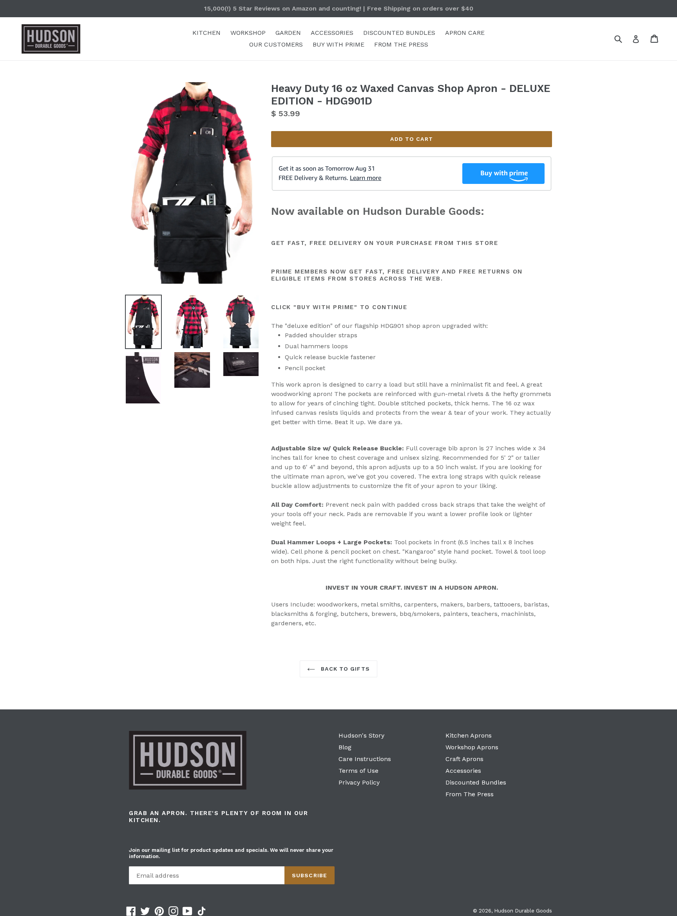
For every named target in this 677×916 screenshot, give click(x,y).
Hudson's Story (361, 735)
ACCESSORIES (332, 32)
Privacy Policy (359, 782)
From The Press (469, 794)
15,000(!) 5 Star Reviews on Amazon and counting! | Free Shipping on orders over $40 (338, 8)
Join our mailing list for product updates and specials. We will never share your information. (231, 853)
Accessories (463, 770)
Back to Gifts (344, 669)
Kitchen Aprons (468, 735)
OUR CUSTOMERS (276, 44)
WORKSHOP (248, 32)
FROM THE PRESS (401, 44)
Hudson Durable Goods (523, 911)
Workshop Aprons (471, 747)
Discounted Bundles (475, 782)
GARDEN (288, 32)
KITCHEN (206, 32)
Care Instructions (364, 759)
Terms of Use (358, 770)
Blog (344, 747)
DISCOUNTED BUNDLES (399, 32)
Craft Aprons (464, 759)
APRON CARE (465, 32)
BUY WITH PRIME (338, 44)
